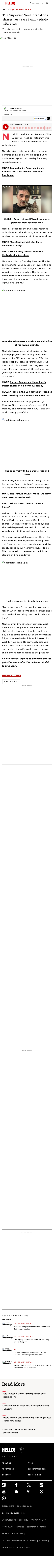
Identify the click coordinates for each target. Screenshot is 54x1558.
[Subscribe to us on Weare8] (46, 1491)
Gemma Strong (15, 108)
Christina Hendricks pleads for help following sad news (26, 1407)
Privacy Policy (38, 1520)
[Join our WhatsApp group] (8, 1498)
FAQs (30, 1463)
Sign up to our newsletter (33, 658)
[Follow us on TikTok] (46, 1485)
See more (6, 1319)
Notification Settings (13, 1527)
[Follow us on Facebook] (21, 1485)
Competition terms (36, 1527)
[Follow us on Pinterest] (33, 1491)
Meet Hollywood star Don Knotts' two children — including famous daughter (30, 1353)
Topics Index (34, 1475)
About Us (6, 1463)
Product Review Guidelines (16, 1548)
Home (6, 10)
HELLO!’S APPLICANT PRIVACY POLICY (19, 1541)
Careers (43, 1541)
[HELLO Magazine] (10, 3)
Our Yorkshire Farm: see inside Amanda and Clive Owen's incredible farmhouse (23, 171)
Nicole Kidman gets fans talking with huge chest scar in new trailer (27, 1419)
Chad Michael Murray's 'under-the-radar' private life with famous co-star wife (32, 1366)
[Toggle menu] (3, 3)
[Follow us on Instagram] (8, 1485)
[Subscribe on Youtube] (8, 1491)
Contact (6, 1475)
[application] (27, 199)
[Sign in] (47, 3)
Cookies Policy (24, 1506)
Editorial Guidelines (12, 1534)
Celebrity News (21, 10)
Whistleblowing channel (15, 1520)
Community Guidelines (13, 1513)
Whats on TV (11, 681)
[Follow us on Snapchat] (21, 1491)
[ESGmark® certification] (20, 1450)
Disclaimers (8, 1506)
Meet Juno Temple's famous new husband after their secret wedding (32, 1327)
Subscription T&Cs (37, 1469)
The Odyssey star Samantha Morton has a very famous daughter (31, 1340)
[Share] (48, 118)
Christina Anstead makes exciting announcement (19, 1431)
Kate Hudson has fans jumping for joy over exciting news (24, 1395)
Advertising (8, 1469)
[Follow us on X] (33, 1485)
